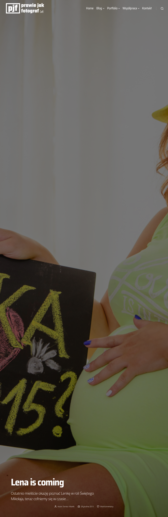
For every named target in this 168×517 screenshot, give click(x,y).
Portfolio (112, 8)
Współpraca (130, 8)
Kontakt (147, 8)
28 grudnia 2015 (87, 506)
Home (89, 8)
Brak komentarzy (106, 506)
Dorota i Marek (68, 506)
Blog (99, 8)
